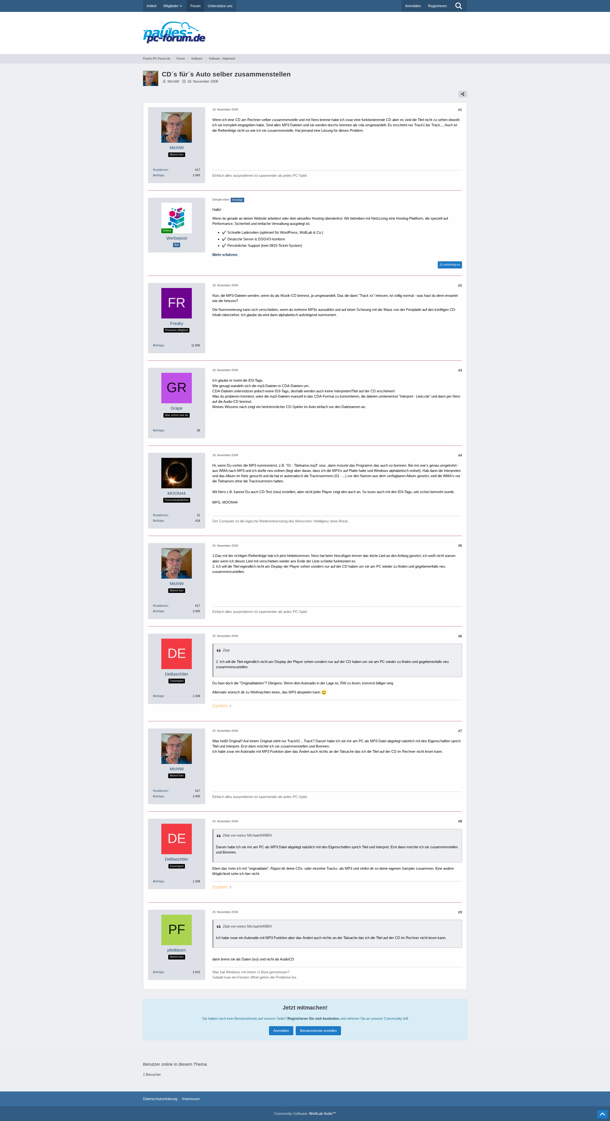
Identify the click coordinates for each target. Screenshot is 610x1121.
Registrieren (437, 6)
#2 (460, 285)
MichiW (173, 81)
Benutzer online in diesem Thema (175, 1064)
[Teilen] (462, 94)
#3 (460, 370)
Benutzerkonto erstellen (318, 1031)
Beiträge (158, 175)
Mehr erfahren (225, 255)
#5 (460, 546)
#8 (460, 821)
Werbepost (176, 238)
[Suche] (458, 6)
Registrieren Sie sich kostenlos (313, 1018)
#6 (460, 636)
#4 (460, 455)
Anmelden (413, 6)
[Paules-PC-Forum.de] (305, 33)
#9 (460, 912)
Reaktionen (160, 170)
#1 (460, 110)
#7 (460, 731)
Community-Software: (305, 1113)
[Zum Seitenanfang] (602, 1114)
